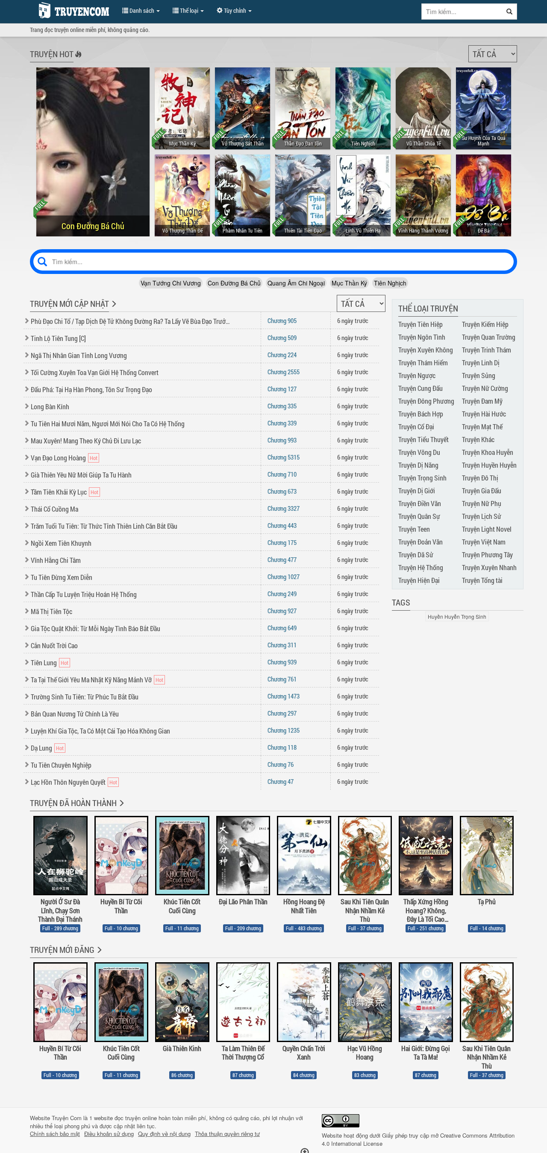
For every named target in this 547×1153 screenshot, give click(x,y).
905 (282, 320)
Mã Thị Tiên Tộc (51, 611)
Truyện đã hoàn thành (73, 802)
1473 (284, 696)
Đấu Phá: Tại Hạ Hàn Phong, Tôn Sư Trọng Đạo (91, 389)
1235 (284, 730)
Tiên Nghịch (390, 283)
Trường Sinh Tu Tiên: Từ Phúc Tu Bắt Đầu (84, 696)
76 (281, 764)
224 (282, 354)
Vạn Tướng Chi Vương (171, 283)
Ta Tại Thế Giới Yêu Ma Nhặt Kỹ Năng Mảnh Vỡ (91, 679)
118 (282, 747)
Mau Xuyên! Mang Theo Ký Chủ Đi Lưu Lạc (86, 440)
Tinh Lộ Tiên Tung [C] (58, 338)
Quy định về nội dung (164, 1134)
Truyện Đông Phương (426, 400)
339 (282, 423)
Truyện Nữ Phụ (481, 503)
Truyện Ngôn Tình (421, 336)
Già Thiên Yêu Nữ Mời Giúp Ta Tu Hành (81, 474)
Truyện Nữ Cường (485, 388)
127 (282, 388)
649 (282, 627)
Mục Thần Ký (349, 283)
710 (282, 474)
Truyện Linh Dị (481, 362)
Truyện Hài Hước (484, 413)
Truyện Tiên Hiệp (420, 324)
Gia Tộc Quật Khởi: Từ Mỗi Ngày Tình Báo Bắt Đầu (95, 628)
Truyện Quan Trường (488, 336)
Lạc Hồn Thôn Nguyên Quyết (68, 781)
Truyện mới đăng (62, 949)
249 (282, 593)
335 (282, 406)
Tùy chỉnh (235, 10)
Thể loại (189, 10)
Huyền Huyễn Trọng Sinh (457, 616)
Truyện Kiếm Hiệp (485, 324)
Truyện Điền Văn (419, 503)
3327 (284, 508)
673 (282, 491)
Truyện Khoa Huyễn (487, 452)
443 (282, 525)
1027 (284, 576)
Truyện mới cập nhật (69, 303)
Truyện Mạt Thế (482, 426)
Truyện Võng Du (419, 452)
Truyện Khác (478, 439)
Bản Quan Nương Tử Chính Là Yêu (75, 713)
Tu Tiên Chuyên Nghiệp (61, 764)
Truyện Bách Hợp (420, 413)
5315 (284, 457)
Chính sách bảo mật (55, 1134)
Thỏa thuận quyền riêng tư (227, 1134)
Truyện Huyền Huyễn (489, 464)
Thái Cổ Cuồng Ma (54, 508)
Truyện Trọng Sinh (422, 477)
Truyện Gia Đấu (481, 490)
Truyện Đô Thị (480, 477)
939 (282, 662)
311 (282, 645)
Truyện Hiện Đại (419, 580)
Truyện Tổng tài (482, 580)
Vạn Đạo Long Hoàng (58, 457)
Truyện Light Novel (487, 528)
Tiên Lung (44, 662)
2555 (284, 371)
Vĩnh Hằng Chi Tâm (56, 560)
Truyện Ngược (416, 375)
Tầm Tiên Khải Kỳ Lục (59, 491)
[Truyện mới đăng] (98, 955)
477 (282, 559)
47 (281, 781)
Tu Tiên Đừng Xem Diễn (61, 577)
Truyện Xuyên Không (425, 349)
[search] (509, 11)
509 (282, 337)
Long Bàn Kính (50, 406)
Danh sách (142, 10)
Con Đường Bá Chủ (234, 283)
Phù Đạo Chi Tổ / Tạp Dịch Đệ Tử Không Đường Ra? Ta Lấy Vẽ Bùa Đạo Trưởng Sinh (131, 321)
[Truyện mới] (113, 309)
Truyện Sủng (478, 375)
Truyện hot (52, 53)
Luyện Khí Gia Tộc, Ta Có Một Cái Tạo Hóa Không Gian (100, 730)
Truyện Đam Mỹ (482, 400)
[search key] (462, 11)
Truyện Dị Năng (418, 464)
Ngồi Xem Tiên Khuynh (61, 543)
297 (282, 713)
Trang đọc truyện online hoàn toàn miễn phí (72, 10)
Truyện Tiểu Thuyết (423, 439)
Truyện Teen (414, 528)
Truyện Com (67, 1118)
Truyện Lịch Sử (481, 516)
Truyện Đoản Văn (420, 541)
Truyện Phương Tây (487, 554)
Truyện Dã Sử (415, 554)
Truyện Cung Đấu (420, 388)
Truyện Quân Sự (419, 516)
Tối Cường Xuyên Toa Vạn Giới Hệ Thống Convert (95, 372)
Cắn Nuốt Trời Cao (54, 645)
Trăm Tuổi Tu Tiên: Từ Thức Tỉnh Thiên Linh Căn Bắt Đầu (104, 525)
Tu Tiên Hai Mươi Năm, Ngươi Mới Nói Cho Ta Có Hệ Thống (108, 423)
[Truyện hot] (78, 59)
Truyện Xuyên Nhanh (489, 567)
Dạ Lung (41, 747)
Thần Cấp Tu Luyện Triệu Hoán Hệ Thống (84, 594)
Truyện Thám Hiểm (423, 362)
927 (282, 610)
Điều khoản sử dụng (109, 1134)
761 (282, 679)
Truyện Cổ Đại (416, 426)
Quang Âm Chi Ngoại (296, 283)
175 (282, 542)
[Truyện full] (121, 808)
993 (282, 440)
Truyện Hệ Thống (420, 567)
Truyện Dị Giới (416, 490)
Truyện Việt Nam (484, 541)
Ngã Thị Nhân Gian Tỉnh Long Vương (79, 355)
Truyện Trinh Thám (486, 349)
